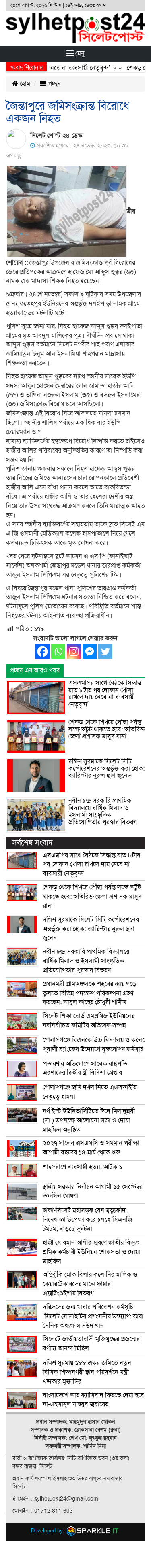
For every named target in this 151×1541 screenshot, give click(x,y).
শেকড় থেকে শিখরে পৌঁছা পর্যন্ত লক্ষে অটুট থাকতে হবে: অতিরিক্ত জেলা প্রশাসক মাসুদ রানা (106, 729)
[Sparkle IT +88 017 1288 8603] (93, 1531)
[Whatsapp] (58, 651)
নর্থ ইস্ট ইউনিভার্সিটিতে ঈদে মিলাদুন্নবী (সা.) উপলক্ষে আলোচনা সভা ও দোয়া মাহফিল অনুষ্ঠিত (89, 1120)
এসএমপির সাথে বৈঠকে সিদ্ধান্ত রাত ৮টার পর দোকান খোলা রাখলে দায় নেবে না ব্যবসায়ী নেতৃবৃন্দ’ (104, 693)
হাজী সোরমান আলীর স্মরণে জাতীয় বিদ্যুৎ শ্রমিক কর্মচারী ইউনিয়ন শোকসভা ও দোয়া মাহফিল (91, 1252)
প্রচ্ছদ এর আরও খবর (35, 670)
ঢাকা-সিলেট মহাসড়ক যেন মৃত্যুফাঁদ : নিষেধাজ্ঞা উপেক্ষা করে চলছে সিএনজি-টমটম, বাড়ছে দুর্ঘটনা (88, 1219)
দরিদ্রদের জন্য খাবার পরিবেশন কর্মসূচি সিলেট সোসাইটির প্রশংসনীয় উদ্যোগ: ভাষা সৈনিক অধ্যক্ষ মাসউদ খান (93, 1316)
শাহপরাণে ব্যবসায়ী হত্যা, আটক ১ (82, 1167)
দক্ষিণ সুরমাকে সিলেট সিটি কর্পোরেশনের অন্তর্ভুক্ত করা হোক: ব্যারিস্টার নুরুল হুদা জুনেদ (106, 768)
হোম (24, 84)
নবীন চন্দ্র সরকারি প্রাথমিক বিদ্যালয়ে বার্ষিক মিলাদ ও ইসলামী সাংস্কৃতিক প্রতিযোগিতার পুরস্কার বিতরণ (102, 811)
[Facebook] (42, 651)
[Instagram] (74, 651)
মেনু (79, 53)
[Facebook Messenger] (90, 651)
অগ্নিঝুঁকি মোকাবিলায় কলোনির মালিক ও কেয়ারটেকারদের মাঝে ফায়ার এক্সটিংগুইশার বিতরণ (90, 1284)
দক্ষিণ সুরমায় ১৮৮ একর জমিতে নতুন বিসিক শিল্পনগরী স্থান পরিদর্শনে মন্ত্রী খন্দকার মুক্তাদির (87, 1372)
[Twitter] (105, 651)
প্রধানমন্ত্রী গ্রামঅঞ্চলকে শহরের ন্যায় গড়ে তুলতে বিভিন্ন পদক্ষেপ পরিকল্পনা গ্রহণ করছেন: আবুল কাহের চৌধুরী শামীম (89, 993)
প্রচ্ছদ (53, 84)
